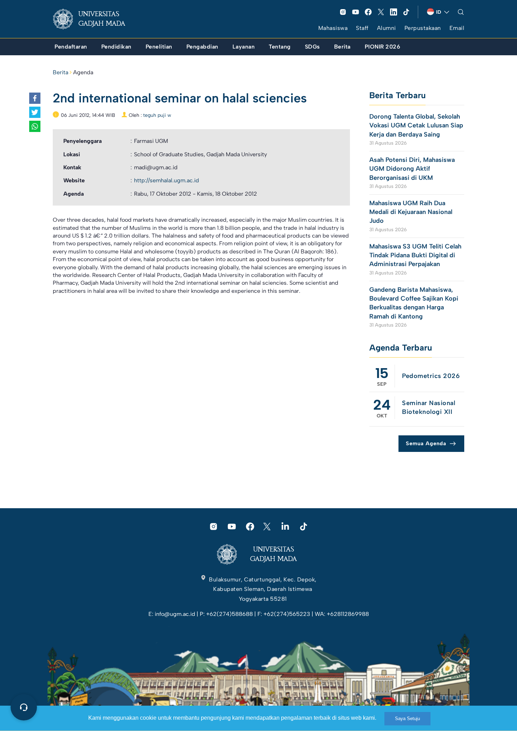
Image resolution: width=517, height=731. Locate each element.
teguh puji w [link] (157, 115)
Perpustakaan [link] (422, 28)
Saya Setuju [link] (407, 718)
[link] (94, 19)
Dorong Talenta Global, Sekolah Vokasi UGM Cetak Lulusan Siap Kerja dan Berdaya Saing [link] (416, 125)
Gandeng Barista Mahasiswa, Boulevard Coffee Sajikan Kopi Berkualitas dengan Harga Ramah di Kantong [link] (413, 303)
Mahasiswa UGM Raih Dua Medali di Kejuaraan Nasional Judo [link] (410, 212)
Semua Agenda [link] (426, 443)
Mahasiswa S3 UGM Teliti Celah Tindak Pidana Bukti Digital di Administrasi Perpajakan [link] (415, 255)
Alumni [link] (386, 28)
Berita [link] (60, 72)
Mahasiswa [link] (333, 28)
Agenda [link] (83, 72)
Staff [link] (362, 28)
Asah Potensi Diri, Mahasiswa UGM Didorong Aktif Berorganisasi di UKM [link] (412, 168)
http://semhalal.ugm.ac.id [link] (166, 180)
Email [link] (457, 28)
